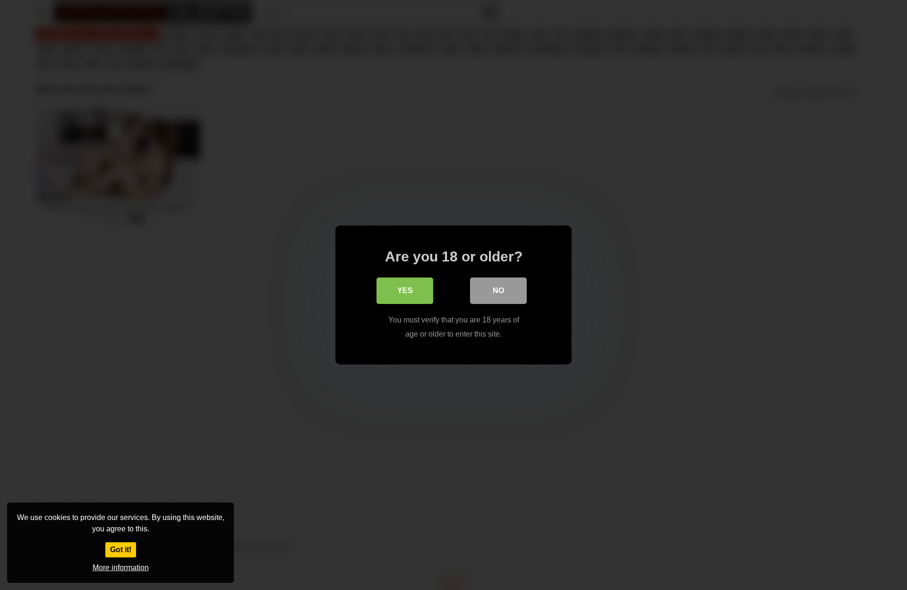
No (498, 290)
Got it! (120, 550)
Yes (405, 290)
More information (121, 568)
